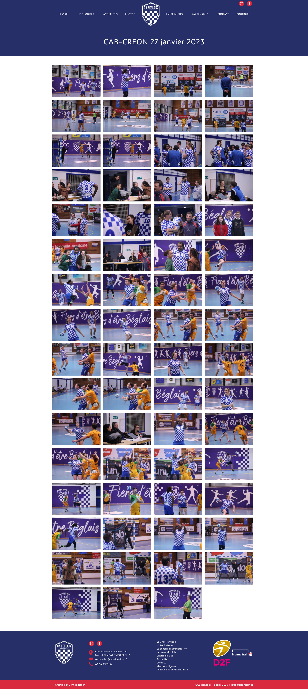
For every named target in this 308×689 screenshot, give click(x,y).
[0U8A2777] (229, 428)
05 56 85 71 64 (104, 664)
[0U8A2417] (178, 568)
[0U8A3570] (178, 80)
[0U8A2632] (178, 498)
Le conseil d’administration (172, 648)
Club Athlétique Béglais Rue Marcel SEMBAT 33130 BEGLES (112, 653)
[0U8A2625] (127, 603)
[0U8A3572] (127, 80)
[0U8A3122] (127, 254)
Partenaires (200, 14)
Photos (130, 14)
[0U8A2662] (127, 533)
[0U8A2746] (229, 463)
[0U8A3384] (76, 150)
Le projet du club (166, 652)
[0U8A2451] (229, 568)
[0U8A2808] (127, 463)
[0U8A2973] (178, 289)
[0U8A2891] (76, 394)
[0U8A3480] (229, 80)
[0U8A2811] (178, 463)
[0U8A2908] (229, 324)
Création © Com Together (70, 684)
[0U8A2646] (127, 498)
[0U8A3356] (229, 150)
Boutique (243, 14)
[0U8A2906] (76, 359)
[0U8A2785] (76, 463)
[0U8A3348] (76, 185)
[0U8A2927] (127, 324)
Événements (174, 14)
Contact (223, 14)
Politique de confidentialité (172, 669)
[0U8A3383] (127, 150)
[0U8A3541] (127, 115)
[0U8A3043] (76, 289)
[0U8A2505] (229, 533)
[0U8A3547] (76, 115)
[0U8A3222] (127, 219)
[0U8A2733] (229, 498)
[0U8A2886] (127, 394)
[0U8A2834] (127, 428)
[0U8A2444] (76, 568)
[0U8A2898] (127, 359)
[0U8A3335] (127, 185)
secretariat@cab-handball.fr (111, 659)
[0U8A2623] (76, 533)
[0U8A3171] (229, 219)
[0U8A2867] (229, 394)
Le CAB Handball (166, 641)
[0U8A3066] (178, 254)
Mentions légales (166, 666)
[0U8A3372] (178, 150)
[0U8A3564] (229, 115)
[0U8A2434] (127, 568)
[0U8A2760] (178, 428)
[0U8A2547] (178, 603)
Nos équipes (86, 14)
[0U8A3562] (178, 115)
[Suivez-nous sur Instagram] (241, 3)
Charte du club (165, 655)
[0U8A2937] (229, 289)
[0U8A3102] (76, 254)
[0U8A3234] (229, 185)
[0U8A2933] (76, 324)
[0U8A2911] (229, 359)
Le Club (63, 14)
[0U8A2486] (76, 603)
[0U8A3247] (76, 219)
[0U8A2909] (178, 324)
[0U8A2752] (76, 498)
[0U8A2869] (178, 394)
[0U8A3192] (178, 219)
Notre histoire (165, 645)
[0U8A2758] (178, 533)
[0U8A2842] (76, 428)
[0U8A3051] (229, 254)
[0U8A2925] (178, 359)
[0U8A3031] (127, 289)
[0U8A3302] (178, 185)
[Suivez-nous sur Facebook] (249, 3)
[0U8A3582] (76, 80)
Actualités (110, 14)
